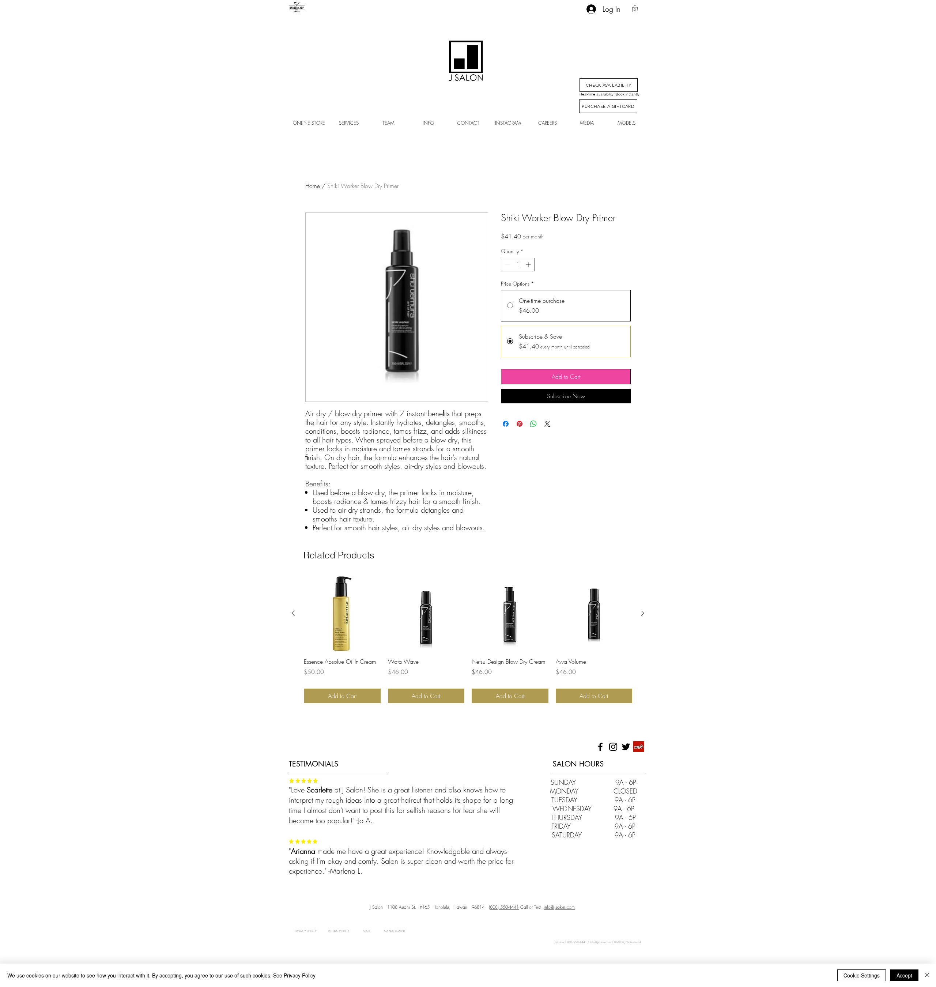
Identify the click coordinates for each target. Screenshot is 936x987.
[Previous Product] (293, 613)
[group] (468, 639)
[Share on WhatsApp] (533, 423)
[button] (635, 8)
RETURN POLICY (338, 931)
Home (312, 186)
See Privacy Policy (294, 975)
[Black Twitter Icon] (625, 746)
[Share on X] (547, 423)
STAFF (367, 931)
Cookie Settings (861, 975)
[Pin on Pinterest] (519, 423)
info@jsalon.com (559, 907)
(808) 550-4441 (504, 907)
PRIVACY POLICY (306, 931)
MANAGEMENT (388, 931)
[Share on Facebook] (505, 423)
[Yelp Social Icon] (638, 746)
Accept (904, 975)
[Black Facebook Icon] (600, 746)
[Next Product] (642, 613)
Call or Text (530, 907)
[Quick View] (342, 613)
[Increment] (528, 264)
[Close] (927, 975)
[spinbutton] (517, 264)
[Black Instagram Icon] (613, 746)
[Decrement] (506, 264)
